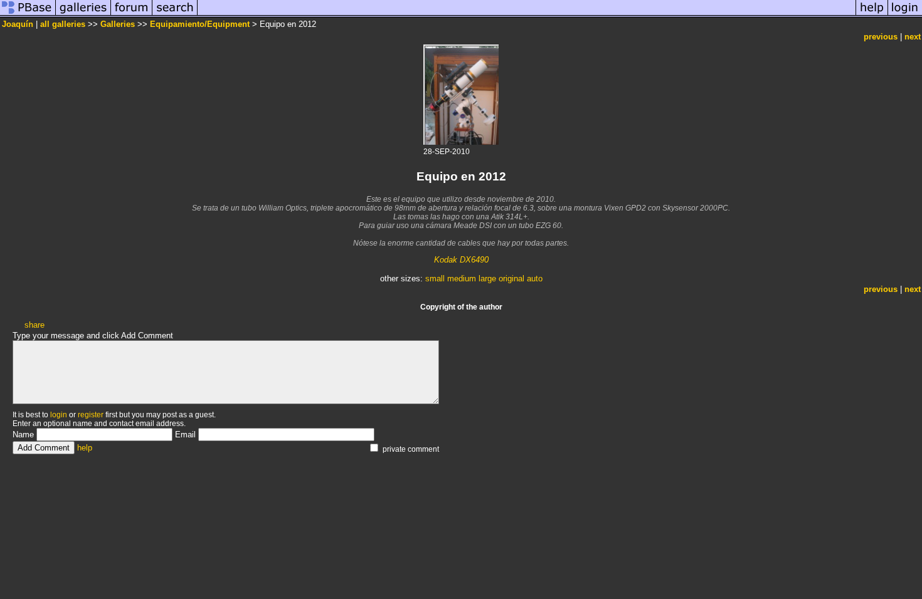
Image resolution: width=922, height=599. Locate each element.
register (90, 414)
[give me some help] (872, 14)
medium (461, 278)
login (58, 414)
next (912, 36)
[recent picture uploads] (83, 14)
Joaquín (17, 24)
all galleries (62, 24)
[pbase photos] (28, 14)
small (435, 278)
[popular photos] (527, 14)
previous (881, 36)
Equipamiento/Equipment (200, 24)
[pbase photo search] (175, 14)
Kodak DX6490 (461, 259)
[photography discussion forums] (131, 14)
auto (535, 278)
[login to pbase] (905, 14)
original (511, 278)
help (84, 447)
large (487, 278)
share (34, 325)
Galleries (117, 24)
